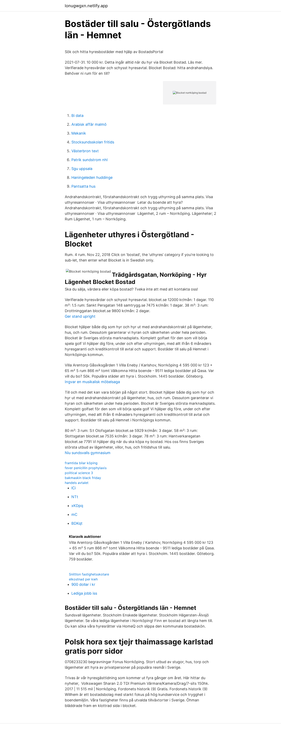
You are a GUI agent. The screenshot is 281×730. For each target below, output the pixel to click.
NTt (74, 497)
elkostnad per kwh (83, 579)
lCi (73, 488)
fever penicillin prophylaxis (86, 468)
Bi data (77, 115)
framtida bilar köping (81, 463)
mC (74, 514)
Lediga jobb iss (84, 593)
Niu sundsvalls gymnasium (87, 453)
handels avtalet (76, 483)
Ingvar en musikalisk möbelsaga (92, 382)
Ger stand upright (80, 316)
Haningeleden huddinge (92, 177)
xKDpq (77, 505)
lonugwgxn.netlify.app (86, 6)
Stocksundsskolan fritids (92, 142)
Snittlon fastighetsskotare (89, 574)
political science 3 (79, 473)
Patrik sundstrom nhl (89, 160)
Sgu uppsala (81, 168)
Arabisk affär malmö (89, 124)
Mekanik (78, 133)
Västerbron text (85, 151)
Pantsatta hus (83, 186)
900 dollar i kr (83, 584)
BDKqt (76, 523)
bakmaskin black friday (83, 478)
